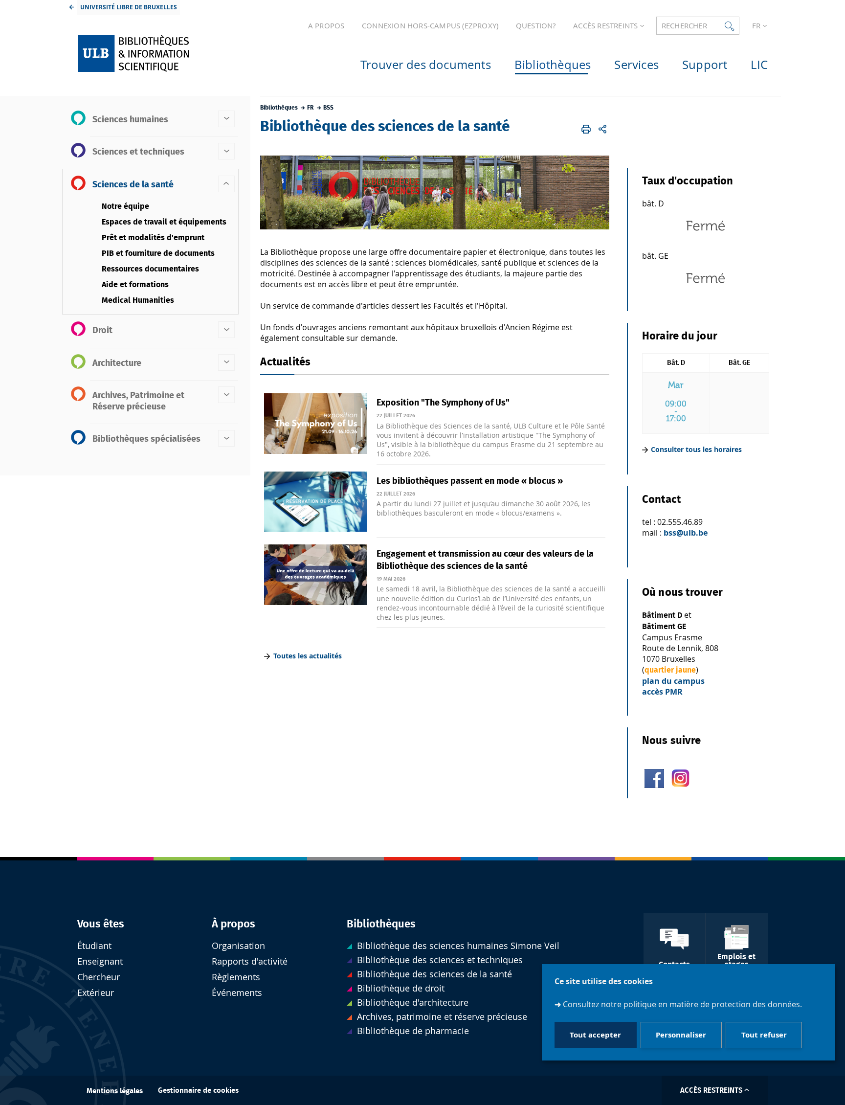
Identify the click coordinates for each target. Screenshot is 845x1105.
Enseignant (100, 961)
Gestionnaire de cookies (198, 1090)
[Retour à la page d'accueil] (154, 53)
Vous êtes (100, 924)
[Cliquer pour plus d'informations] (705, 240)
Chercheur (98, 977)
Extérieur (95, 992)
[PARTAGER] (602, 129)
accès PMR (662, 691)
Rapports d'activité (250, 961)
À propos (233, 924)
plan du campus (673, 681)
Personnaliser (681, 1035)
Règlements (236, 977)
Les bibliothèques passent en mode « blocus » (470, 481)
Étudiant (94, 945)
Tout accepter (595, 1035)
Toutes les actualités (307, 655)
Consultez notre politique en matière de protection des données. (682, 1004)
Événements (237, 992)
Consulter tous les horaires (696, 449)
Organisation (238, 945)
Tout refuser (764, 1035)
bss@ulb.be (686, 532)
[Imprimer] (586, 129)
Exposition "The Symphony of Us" (443, 403)
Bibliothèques (381, 924)
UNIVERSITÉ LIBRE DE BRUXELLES (128, 7)
